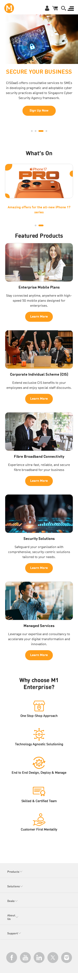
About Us (11, 917)
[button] (63, 8)
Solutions (13, 886)
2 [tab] (35, 131)
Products (13, 871)
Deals (11, 901)
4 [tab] (44, 131)
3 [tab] (39, 131)
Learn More (39, 117)
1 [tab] (32, 131)
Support (12, 933)
